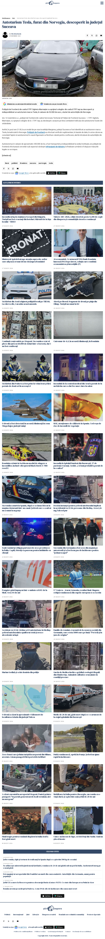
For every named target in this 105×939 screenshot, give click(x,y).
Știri (13, 18)
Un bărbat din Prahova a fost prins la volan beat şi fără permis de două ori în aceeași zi (26, 384)
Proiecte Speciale (93, 914)
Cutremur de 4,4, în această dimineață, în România (76, 341)
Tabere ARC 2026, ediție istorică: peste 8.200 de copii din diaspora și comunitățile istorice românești (78, 218)
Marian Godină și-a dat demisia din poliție (20, 672)
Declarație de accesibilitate (82, 931)
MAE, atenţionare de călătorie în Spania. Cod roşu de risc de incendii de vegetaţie (77, 424)
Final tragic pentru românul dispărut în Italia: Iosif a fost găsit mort (25, 837)
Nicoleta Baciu (16, 34)
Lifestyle (36, 914)
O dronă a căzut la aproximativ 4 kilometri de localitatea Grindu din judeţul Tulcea (22, 715)
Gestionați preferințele (55, 931)
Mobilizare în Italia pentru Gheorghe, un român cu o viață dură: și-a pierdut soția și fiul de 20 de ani (77, 795)
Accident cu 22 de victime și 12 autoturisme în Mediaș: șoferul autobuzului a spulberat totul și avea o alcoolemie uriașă (26, 632)
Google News (24, 173)
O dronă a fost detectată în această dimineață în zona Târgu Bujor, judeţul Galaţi (26, 424)
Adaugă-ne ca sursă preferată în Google (22, 104)
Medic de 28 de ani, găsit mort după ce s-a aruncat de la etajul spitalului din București (78, 715)
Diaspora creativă (49, 914)
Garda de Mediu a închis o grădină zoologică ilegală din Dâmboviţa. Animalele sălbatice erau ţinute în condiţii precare (77, 674)
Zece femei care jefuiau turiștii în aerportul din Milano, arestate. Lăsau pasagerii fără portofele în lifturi (26, 755)
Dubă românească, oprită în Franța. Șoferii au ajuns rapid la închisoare (76, 755)
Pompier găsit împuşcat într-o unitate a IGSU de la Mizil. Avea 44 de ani (24, 591)
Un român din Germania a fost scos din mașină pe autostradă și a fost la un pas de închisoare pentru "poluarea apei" (76, 550)
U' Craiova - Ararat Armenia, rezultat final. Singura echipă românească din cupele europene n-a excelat (77, 591)
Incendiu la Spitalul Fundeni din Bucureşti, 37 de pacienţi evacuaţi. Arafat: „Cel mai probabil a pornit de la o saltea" (78, 465)
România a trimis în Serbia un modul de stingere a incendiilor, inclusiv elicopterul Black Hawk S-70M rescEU (24, 465)
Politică (7, 914)
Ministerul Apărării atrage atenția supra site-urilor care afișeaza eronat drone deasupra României (24, 260)
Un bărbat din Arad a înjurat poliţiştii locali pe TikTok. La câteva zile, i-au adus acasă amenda (26, 302)
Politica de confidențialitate (23, 931)
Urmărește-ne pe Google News (55, 104)
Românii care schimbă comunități (71, 914)
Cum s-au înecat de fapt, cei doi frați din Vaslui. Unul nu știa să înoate (78, 837)
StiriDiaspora (6, 18)
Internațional (18, 914)
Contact (68, 931)
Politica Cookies (40, 931)
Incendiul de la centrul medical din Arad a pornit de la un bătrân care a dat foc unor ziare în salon (78, 384)
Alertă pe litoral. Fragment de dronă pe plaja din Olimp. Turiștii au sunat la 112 (75, 302)
